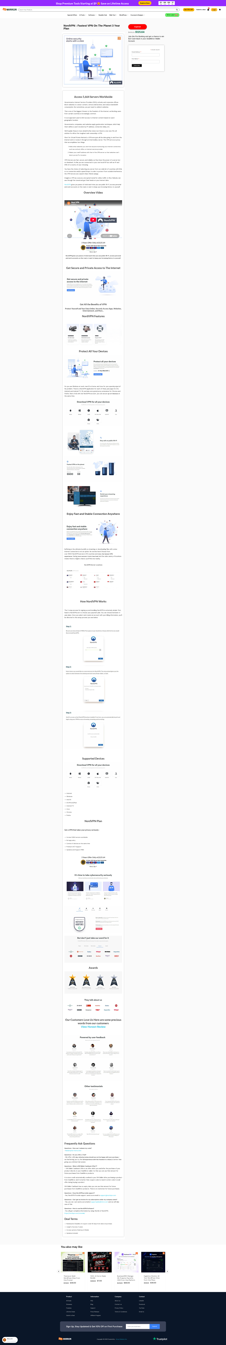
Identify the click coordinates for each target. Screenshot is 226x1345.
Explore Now (145, 3)
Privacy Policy (119, 1308)
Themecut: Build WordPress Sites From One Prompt (72, 1278)
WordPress (123, 15)
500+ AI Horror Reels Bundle (98, 1277)
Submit (154, 1326)
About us (117, 1301)
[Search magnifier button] (176, 9)
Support (92, 1308)
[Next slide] (167, 1271)
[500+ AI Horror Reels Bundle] (108, 1260)
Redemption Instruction (73, 1151)
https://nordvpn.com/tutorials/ (74, 1213)
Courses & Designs (137, 15)
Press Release (94, 1312)
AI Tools (82, 15)
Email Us (141, 1312)
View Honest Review (93, 1026)
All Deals (68, 1301)
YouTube (141, 1308)
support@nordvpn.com (108, 1195)
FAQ (91, 1301)
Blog (91, 1304)
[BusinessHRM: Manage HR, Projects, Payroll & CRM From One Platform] (135, 1260)
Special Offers (72, 15)
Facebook (142, 1304)
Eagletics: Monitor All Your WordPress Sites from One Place (152, 1278)
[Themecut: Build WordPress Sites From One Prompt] (81, 1260)
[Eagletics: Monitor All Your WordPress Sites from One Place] (161, 1260)
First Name (135, 59)
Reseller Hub (103, 15)
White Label (172, 15)
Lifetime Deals (70, 1312)
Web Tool (112, 15)
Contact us (118, 1304)
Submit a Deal (70, 1315)
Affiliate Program (95, 1315)
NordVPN (67, 185)
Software (91, 15)
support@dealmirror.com (99, 1202)
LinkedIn (141, 1301)
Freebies (69, 1308)
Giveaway (69, 1304)
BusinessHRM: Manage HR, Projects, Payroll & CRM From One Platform (126, 1278)
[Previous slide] (58, 1271)
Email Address (136, 52)
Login (214, 9)
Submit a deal (201, 9)
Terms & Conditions (121, 1312)
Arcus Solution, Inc (121, 1339)
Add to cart (81, 1264)
